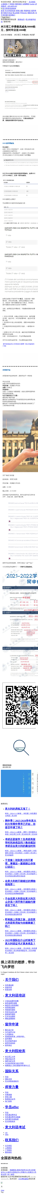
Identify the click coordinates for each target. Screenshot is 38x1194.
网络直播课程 (10, 1018)
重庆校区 (18, 4)
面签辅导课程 (10, 1014)
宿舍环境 (8, 987)
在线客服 (4, 1168)
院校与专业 (7, 13)
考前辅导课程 (10, 1010)
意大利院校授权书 (12, 1081)
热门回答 (8, 1101)
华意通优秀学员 (11, 1115)
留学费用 (8, 1039)
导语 (6, 1077)
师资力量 (19, 11)
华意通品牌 (9, 985)
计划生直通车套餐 (12, 1001)
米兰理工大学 (10, 1057)
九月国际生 (9, 1034)
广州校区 (11, 4)
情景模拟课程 (10, 1007)
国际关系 (31, 13)
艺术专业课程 (10, 1016)
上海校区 (4, 4)
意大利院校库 (15, 1051)
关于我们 (12, 979)
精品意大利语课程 (12, 1005)
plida (6, 1134)
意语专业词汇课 (11, 1012)
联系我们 (11, 15)
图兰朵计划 (9, 1030)
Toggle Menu (6, 17)
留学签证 (8, 1045)
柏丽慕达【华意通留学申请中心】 (17, 1065)
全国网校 (25, 4)
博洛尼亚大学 (10, 1059)
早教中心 (24, 1172)
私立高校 (16, 13)
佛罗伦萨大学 (10, 1061)
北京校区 (32, 2)
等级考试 (27, 11)
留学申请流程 (10, 1043)
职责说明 (8, 989)
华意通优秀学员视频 (12, 1117)
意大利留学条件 (11, 1041)
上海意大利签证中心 (13, 1172)
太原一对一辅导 (8, 1174)
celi (6, 1133)
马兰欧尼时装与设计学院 (14, 1063)
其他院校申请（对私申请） (15, 1036)
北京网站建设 (23, 1179)
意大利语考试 (15, 1127)
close (2, 1190)
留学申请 (12, 1024)
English (32, 4)
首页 (2, 11)
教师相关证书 (10, 1099)
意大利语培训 (10, 11)
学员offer (23, 13)
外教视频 (8, 1095)
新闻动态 (21, 19)
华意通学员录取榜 (12, 1119)
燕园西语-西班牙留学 (17, 1170)
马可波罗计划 (10, 1032)
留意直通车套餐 (11, 1003)
